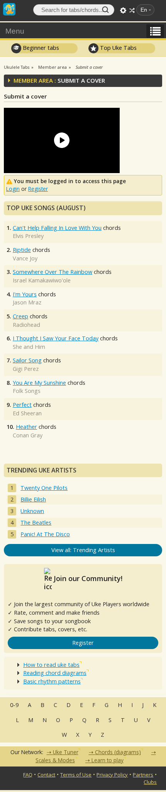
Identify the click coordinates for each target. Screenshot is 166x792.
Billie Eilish (33, 499)
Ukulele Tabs (16, 67)
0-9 (14, 705)
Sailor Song (27, 360)
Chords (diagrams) (118, 752)
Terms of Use (75, 774)
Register (38, 188)
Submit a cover (89, 67)
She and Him (29, 346)
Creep (20, 316)
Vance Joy (25, 258)
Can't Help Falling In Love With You (57, 227)
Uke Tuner (65, 752)
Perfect (22, 404)
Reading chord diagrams (54, 672)
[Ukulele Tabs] (9, 8)
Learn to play (107, 760)
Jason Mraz (27, 302)
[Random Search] (132, 10)
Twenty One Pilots (44, 487)
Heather (26, 426)
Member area (52, 67)
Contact (46, 774)
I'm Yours (25, 294)
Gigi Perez (26, 368)
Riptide (22, 249)
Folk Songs (27, 390)
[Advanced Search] (123, 10)
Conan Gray (27, 435)
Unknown (32, 511)
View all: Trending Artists (83, 550)
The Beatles (35, 522)
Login (13, 188)
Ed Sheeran (27, 413)
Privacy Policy (112, 774)
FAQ (27, 774)
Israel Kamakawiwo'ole (42, 280)
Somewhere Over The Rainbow (52, 271)
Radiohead (26, 324)
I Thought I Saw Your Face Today (55, 338)
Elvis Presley (28, 236)
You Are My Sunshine (39, 382)
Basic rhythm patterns (52, 681)
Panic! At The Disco (45, 534)
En (144, 10)
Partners (143, 774)
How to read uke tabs (51, 664)
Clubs (150, 781)
